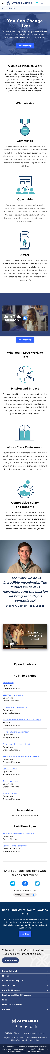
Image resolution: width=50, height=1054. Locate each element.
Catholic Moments (11, 990)
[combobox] (25, 8)
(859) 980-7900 (12, 1033)
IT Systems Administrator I (15, 707)
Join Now (25, 934)
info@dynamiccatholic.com (33, 1033)
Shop (4, 1000)
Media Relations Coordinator (16, 732)
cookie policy (36, 1051)
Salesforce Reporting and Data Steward (21, 756)
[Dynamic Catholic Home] (19, 3)
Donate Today (10, 960)
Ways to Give (9, 985)
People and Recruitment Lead (16, 744)
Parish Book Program (12, 980)
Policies (6, 1009)
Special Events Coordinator (15, 846)
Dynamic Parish (10, 971)
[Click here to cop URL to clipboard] (33, 895)
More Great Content (12, 1004)
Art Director (8, 682)
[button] (37, 3)
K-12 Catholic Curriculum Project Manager (22, 719)
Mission (6, 976)
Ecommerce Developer (13, 695)
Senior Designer (10, 769)
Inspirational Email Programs (16, 995)
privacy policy (21, 1051)
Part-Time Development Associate (18, 833)
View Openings (25, 46)
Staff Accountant (10, 793)
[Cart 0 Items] (47, 3)
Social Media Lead (11, 781)
